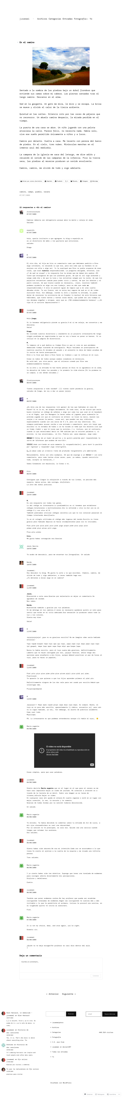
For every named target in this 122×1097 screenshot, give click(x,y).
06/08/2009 (31, 868)
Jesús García (32, 546)
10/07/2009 (31, 495)
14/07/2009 (31, 699)
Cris (29, 471)
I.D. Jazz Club (58, 1042)
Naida (29, 562)
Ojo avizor (22, 1059)
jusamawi (24, 18)
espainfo (30, 230)
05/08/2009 (31, 817)
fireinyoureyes (33, 212)
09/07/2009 (31, 401)
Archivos (55, 1027)
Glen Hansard (23, 1015)
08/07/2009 (31, 383)
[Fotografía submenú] (87, 18)
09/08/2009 (31, 940)
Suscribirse (110, 1014)
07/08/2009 (31, 920)
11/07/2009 (31, 588)
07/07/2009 (31, 214)
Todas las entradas (60, 1052)
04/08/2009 (31, 729)
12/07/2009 (31, 631)
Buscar (71, 1014)
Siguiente (67, 994)
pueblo (38, 192)
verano (47, 192)
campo (30, 192)
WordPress (67, 1083)
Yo (53, 1057)
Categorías (56, 1032)
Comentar (96, 976)
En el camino (27, 42)
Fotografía (56, 1037)
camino (23, 192)
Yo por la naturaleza (16, 1069)
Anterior (54, 994)
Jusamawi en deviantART (61, 1047)
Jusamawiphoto (57, 1023)
